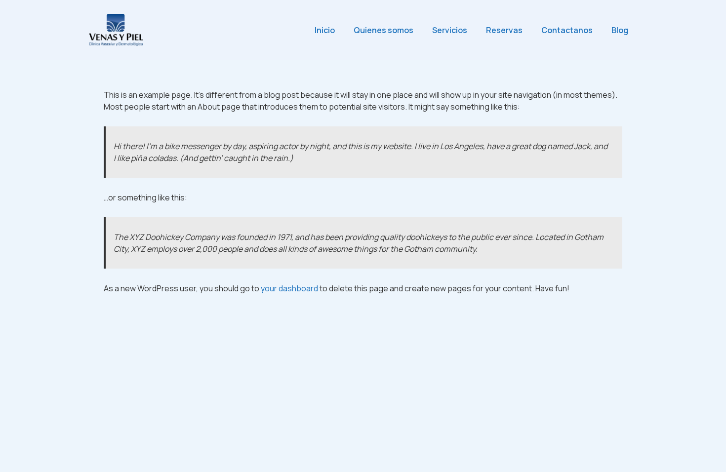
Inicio (325, 30)
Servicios (449, 30)
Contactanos (567, 30)
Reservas (504, 30)
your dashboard (289, 288)
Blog (619, 30)
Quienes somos (383, 30)
